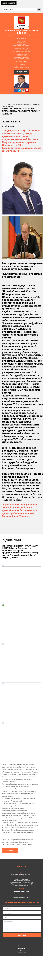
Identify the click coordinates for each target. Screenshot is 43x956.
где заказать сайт (22, 949)
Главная (4, 105)
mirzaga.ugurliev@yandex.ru (21, 897)
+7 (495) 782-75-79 (21, 72)
